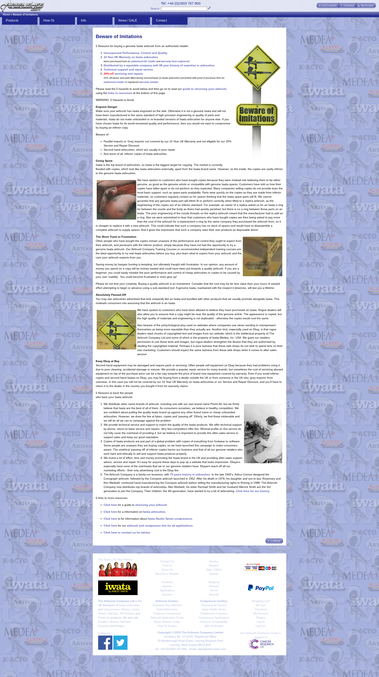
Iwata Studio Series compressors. (170, 518)
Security (214, 594)
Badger (119, 625)
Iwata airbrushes (154, 511)
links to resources (120, 93)
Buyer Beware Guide (167, 621)
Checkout (261, 609)
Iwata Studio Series (214, 609)
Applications (167, 590)
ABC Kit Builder (214, 625)
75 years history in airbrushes (190, 474)
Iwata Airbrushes (167, 609)
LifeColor (112, 613)
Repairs (214, 565)
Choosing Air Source (214, 605)
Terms (214, 590)
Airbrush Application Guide (167, 617)
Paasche (103, 625)
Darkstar (125, 621)
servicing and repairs (128, 73)
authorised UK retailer (143, 61)
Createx (103, 621)
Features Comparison (167, 613)
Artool (101, 613)
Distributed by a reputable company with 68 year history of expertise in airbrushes (159, 65)
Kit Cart (260, 605)
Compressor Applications (213, 617)
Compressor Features (214, 613)
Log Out (261, 625)
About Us (167, 569)
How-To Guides (167, 625)
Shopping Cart (261, 601)
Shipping (213, 582)
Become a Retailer (167, 573)
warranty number (149, 82)
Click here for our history (252, 491)
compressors (112, 609)
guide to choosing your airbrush (204, 88)
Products (167, 582)
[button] (328, 5)
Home (6, 14)
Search (155, 8)
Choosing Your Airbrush (167, 605)
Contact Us (167, 561)
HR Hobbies (127, 613)
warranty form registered (175, 61)
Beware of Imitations (25, 14)
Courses (167, 594)
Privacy (260, 617)
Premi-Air (104, 617)
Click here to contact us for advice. (127, 532)
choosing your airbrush (151, 504)
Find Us (167, 565)
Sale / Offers (214, 569)
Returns (214, 586)
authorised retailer (114, 82)
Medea (125, 609)
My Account (260, 613)
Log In (261, 621)
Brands (167, 586)
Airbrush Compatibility (214, 621)
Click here (110, 504)
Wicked (114, 621)
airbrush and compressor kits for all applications (160, 525)
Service (214, 561)
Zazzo (135, 609)
